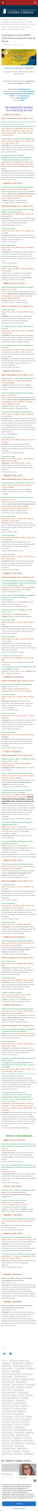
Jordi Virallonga (21, 1400)
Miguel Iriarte (30, 1432)
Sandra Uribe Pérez (7, 1446)
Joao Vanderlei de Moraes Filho (10, 1398)
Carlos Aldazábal (19, 1368)
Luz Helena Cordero (7, 1427)
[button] (35, 1481)
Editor (6, 45)
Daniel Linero (16, 1379)
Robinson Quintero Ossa (17, 1443)
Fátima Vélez (29, 1387)
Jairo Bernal (29, 1395)
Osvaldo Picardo (17, 1438)
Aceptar (19, 1504)
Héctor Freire (6, 1395)
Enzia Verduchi (31, 1384)
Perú (10, 27)
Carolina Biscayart (27, 1374)
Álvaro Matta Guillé (18, 1363)
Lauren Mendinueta (7, 1419)
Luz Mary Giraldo (20, 1427)
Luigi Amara (15, 1422)
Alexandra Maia (6, 1363)
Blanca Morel (23, 1478)
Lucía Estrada (6, 1422)
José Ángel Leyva (6, 1408)
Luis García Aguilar (7, 1424)
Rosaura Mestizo (30, 1443)
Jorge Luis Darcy (7, 1474)
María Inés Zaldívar (7, 1432)
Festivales (15, 24)
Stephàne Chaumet (22, 1448)
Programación (25, 27)
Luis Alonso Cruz (24, 1422)
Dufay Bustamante (21, 1382)
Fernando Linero (6, 1390)
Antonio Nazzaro (7, 1366)
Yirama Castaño (18, 1454)
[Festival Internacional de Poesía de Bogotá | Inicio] (19, 11)
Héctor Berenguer (23, 1392)
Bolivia (13, 19)
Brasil (19, 19)
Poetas (16, 27)
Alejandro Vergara (24, 1360)
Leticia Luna (18, 1419)
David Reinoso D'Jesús (8, 1382)
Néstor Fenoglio (6, 1438)
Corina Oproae (6, 1379)
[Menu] (35, 2)
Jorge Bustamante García (19, 1403)
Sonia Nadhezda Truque (8, 1448)
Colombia (5, 22)
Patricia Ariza (5, 1440)
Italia (32, 24)
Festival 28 (6, 24)
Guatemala (24, 24)
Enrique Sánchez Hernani (18, 1384)
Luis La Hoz (17, 1424)
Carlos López (6, 1371)
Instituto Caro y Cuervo (18, 1395)
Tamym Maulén (6, 1451)
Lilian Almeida (26, 1419)
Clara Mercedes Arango (20, 1376)
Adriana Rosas (13, 1360)
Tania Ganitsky (16, 1451)
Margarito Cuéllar (7, 1430)
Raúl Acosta (5, 1443)
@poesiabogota (22, 98)
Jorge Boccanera (6, 1403)
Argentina (6, 19)
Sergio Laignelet (19, 1446)
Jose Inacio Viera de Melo (20, 1408)
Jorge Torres (25, 1406)
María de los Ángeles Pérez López (23, 1430)
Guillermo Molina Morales (9, 1392)
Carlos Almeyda (30, 1368)
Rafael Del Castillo (28, 1440)
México (5, 27)
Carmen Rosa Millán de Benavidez (11, 1374)
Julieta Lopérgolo (7, 1414)
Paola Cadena (27, 1438)
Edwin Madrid (6, 1384)
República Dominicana (10, 29)
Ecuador (22, 22)
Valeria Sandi (25, 1451)
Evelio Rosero (20, 1387)
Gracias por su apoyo (19, 1508)
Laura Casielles (19, 1416)
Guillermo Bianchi (18, 1390)
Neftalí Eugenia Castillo (22, 1435)
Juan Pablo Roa (22, 1411)
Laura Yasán (29, 1416)
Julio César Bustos (18, 1414)
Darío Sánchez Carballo (28, 1379)
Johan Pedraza (25, 1398)
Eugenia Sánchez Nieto (8, 1387)
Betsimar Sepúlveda (7, 1368)
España (29, 22)
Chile (25, 19)
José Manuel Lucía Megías (9, 1411)
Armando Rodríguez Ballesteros (22, 1366)
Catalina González (7, 1376)
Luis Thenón (26, 1424)
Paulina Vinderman (16, 1440)
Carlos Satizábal (16, 1371)
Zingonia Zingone (28, 1454)
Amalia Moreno (29, 1363)
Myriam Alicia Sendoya (8, 1435)
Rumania (22, 29)
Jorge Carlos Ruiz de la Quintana (11, 1406)
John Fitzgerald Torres (8, 1400)
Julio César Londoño (7, 1416)
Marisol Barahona (19, 1432)
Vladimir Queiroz (7, 1454)
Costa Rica (14, 22)
